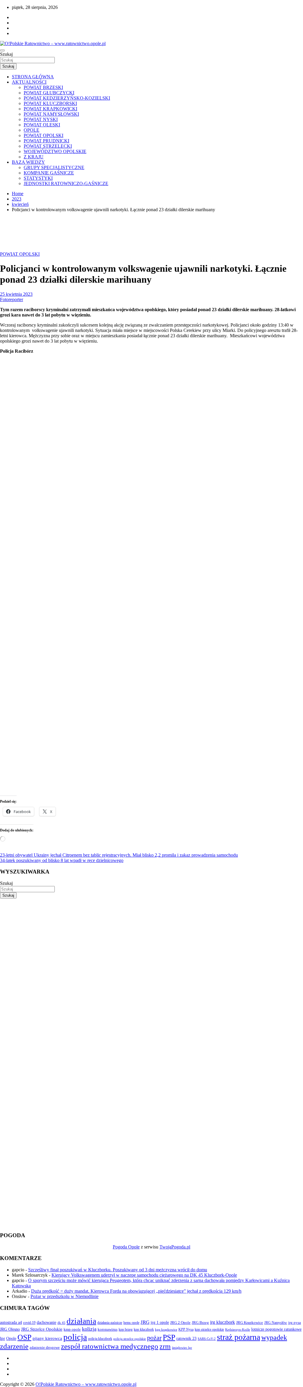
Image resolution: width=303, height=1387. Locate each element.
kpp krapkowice (166, 1329)
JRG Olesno (10, 1329)
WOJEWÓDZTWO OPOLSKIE (55, 151)
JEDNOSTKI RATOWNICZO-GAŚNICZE (66, 183)
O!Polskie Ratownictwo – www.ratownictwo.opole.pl (86, 1384)
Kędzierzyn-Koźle (237, 1329)
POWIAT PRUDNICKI (46, 140)
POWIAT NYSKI (41, 119)
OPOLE (31, 130)
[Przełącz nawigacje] (2, 50)
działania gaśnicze (109, 1323)
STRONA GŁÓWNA (33, 76)
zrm (165, 1346)
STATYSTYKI (38, 178)
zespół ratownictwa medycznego (109, 1346)
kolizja (89, 1329)
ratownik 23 (186, 1338)
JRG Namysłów (275, 1323)
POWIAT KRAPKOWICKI (50, 108)
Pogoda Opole (126, 1246)
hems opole (131, 1323)
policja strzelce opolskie (129, 1338)
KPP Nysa (186, 1329)
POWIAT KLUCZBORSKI (50, 103)
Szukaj (6, 54)
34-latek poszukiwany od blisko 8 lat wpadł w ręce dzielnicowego (61, 860)
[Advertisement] (151, 940)
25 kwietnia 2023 (16, 294)
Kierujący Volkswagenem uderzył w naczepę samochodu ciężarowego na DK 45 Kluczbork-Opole (144, 1275)
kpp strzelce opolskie (209, 1329)
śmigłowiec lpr (182, 1347)
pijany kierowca (47, 1338)
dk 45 (61, 1322)
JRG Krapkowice (249, 1322)
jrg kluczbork (222, 1322)
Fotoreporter (11, 299)
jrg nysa (294, 1322)
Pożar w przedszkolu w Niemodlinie (64, 1296)
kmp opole (72, 1329)
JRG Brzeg (200, 1322)
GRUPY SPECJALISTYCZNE (54, 167)
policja (75, 1337)
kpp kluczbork (144, 1330)
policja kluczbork (100, 1339)
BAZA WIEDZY (28, 162)
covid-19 (29, 1323)
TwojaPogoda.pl (174, 1246)
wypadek (274, 1337)
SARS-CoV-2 (207, 1338)
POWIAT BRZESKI (43, 87)
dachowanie (46, 1322)
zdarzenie (14, 1346)
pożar (154, 1337)
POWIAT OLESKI (42, 124)
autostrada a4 (11, 1322)
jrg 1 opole (160, 1322)
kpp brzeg (126, 1329)
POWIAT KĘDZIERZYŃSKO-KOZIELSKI (67, 98)
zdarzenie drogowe (45, 1347)
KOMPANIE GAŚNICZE (49, 172)
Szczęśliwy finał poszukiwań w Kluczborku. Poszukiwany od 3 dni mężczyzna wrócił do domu (117, 1269)
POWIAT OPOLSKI (43, 135)
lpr (2, 1338)
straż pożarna (238, 1337)
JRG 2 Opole (180, 1322)
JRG (145, 1322)
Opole (11, 1338)
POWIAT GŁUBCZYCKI (49, 92)
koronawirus (107, 1329)
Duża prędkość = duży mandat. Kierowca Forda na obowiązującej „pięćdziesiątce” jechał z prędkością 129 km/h (136, 1291)
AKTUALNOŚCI (29, 82)
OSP (24, 1337)
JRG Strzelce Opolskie (41, 1329)
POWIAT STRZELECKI (48, 146)
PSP (169, 1337)
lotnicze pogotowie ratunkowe (276, 1329)
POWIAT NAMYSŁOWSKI (51, 114)
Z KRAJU (33, 156)
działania (81, 1321)
